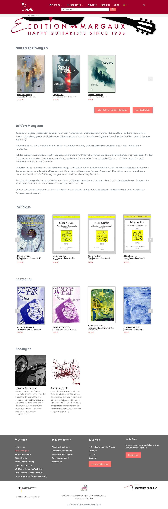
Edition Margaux (22, 450)
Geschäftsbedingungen (62, 454)
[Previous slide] (17, 79)
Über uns (93, 458)
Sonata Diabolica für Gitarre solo (65, 97)
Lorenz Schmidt (95, 95)
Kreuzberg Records (23, 465)
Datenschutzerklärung (62, 450)
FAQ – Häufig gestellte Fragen (102, 447)
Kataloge (105, 4)
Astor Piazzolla (59, 388)
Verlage (22, 439)
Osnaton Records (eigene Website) (30, 476)
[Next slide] (150, 79)
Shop (116, 4)
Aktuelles (92, 4)
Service (96, 439)
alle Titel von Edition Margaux (112, 110)
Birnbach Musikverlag (24, 461)
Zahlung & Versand (60, 458)
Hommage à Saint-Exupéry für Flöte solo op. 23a (101, 328)
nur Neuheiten (143, 110)
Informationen (63, 439)
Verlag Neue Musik (23, 454)
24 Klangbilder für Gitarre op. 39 (29, 329)
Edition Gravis (21, 458)
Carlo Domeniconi (25, 327)
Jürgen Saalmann (26, 388)
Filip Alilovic (58, 95)
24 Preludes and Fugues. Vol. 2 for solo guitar (29, 259)
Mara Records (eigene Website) (29, 472)
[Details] (30, 73)
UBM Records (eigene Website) (29, 469)
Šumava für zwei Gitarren (97, 97)
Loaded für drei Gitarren (26, 97)
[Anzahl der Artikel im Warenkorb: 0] (144, 5)
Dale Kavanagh (24, 95)
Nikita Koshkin (23, 256)
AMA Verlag (20, 447)
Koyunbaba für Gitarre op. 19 (134, 329)
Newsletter (133, 455)
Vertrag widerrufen (99, 464)
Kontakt (92, 454)
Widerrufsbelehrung (61, 447)
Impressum (57, 461)
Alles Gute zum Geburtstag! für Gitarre (64, 259)
